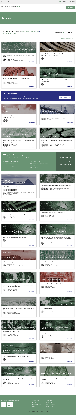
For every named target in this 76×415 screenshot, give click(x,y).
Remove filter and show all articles (68, 38)
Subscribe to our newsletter (64, 164)
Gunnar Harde (12, 216)
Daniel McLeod (66, 188)
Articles (59, 1)
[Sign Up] (1, 1)
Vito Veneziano (66, 144)
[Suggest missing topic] (6, 1)
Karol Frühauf (50, 264)
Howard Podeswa (51, 242)
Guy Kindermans (51, 215)
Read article (31, 61)
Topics (71, 7)
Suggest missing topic (65, 97)
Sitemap (29, 411)
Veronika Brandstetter (14, 193)
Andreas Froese (30, 192)
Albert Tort (12, 59)
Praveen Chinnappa (13, 358)
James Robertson (23, 144)
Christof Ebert (12, 82)
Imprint (33, 411)
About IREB (34, 402)
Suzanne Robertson (15, 144)
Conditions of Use (44, 411)
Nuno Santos (50, 335)
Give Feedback (49, 402)
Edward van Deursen (54, 118)
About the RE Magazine (36, 404)
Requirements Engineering (11, 7)
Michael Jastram (13, 312)
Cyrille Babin (50, 83)
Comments (64, 1)
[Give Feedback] (4, 1)
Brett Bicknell (14, 120)
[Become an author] (8, 1)
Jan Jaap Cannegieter (61, 118)
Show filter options (58, 32)
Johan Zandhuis (12, 264)
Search (73, 1)
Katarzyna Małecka (13, 289)
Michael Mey (50, 311)
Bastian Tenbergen (9, 192)
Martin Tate (50, 286)
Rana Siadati (56, 144)
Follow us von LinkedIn (65, 160)
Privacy (37, 411)
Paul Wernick (60, 144)
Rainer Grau (50, 357)
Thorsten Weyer (24, 192)
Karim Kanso (20, 120)
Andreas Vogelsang (17, 192)
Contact (33, 406)
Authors (69, 1)
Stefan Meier (50, 382)
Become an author (49, 406)
